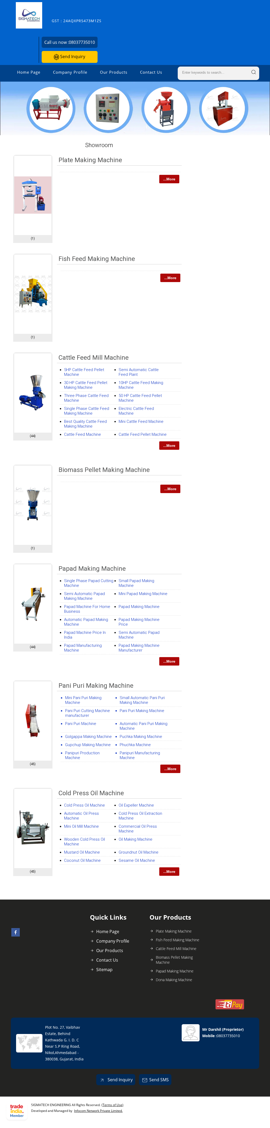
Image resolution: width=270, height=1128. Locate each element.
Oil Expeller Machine (136, 805)
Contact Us (151, 72)
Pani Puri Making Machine (142, 710)
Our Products (113, 72)
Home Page (28, 72)
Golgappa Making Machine (88, 736)
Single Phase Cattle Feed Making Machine (86, 411)
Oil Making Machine (135, 839)
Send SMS (159, 1080)
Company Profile (70, 72)
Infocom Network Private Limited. (98, 1110)
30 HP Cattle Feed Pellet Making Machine (85, 385)
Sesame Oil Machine (137, 860)
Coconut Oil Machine (82, 860)
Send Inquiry (72, 56)
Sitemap (104, 969)
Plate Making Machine (90, 160)
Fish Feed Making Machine (97, 259)
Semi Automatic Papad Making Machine (84, 596)
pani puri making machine (96, 685)
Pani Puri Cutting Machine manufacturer (87, 713)
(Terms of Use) (112, 1105)
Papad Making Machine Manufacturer (139, 648)
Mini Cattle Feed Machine (141, 421)
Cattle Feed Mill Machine (94, 357)
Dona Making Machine (174, 979)
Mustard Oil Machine (82, 852)
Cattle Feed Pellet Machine (143, 434)
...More (169, 179)
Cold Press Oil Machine (91, 793)
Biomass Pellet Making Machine (104, 470)
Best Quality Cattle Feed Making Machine (85, 424)
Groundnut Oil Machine (138, 852)
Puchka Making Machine (141, 736)
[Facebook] (15, 935)
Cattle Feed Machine (82, 434)
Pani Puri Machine (80, 723)
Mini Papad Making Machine (143, 593)
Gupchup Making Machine (88, 744)
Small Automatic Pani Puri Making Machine (142, 700)
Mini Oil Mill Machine (81, 826)
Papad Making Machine (92, 568)
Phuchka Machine (135, 744)
